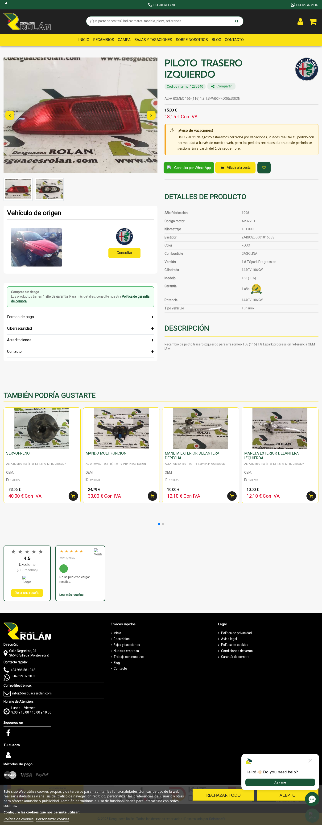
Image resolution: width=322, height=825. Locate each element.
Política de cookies (234, 645)
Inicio (117, 633)
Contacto (120, 668)
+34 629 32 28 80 (24, 676)
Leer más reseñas (71, 594)
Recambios (122, 639)
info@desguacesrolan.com (32, 693)
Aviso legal (229, 639)
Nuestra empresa (126, 651)
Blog (117, 663)
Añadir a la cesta (239, 167)
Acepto (288, 795)
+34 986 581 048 (23, 670)
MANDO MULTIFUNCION (106, 453)
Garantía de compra (235, 657)
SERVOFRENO (18, 453)
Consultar (124, 253)
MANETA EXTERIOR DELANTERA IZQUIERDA (271, 456)
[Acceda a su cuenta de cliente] (300, 21)
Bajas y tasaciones (127, 645)
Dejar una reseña (27, 592)
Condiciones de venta (237, 651)
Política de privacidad (236, 633)
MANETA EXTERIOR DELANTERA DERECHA (192, 456)
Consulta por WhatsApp (192, 168)
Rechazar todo (223, 795)
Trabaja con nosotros (129, 657)
